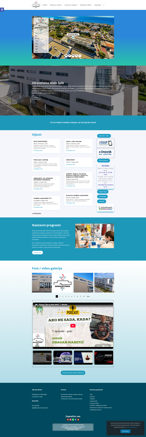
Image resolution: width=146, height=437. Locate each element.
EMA (91, 394)
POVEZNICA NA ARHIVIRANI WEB (71, 399)
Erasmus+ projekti (71, 5)
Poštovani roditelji (41, 160)
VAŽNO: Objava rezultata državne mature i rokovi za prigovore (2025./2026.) (77, 175)
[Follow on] (73, 420)
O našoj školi (102, 196)
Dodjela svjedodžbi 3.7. (43, 198)
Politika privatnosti (95, 410)
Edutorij (92, 396)
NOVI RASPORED (40, 141)
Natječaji (98, 5)
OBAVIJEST (70, 160)
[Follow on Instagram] (70, 420)
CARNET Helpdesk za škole (98, 405)
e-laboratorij (93, 401)
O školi (44, 5)
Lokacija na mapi (37, 396)
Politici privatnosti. (132, 427)
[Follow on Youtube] (68, 420)
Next (88, 296)
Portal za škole (94, 403)
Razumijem (125, 431)
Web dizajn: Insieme (73, 429)
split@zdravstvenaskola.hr (40, 408)
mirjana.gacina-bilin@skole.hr (73, 428)
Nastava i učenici (56, 5)
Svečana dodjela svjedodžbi (77, 195)
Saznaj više (37, 252)
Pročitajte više (38, 150)
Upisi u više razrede (74, 141)
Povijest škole (103, 191)
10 (84, 296)
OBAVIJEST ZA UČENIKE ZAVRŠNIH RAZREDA (43, 179)
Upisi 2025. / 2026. (104, 135)
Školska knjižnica (103, 160)
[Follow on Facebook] (76, 420)
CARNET (92, 399)
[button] (2, 10)
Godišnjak (101, 201)
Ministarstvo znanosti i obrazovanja (101, 407)
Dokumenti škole (85, 5)
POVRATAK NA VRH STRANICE (73, 373)
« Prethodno (36, 213)
